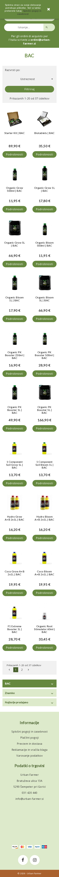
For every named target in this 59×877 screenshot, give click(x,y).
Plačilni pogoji (29, 737)
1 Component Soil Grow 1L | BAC (14, 464)
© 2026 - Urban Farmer (29, 873)
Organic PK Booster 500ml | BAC (44, 355)
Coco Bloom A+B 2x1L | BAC (44, 573)
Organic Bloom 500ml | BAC (44, 244)
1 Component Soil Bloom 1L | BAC (45, 464)
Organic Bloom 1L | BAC (14, 299)
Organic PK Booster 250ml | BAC (14, 355)
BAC (8, 683)
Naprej (28, 669)
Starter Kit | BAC (14, 132)
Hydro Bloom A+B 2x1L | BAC (44, 518)
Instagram (35, 860)
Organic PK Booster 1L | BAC (14, 409)
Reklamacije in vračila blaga (30, 750)
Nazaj (9, 669)
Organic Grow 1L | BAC (44, 189)
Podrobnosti (14, 154)
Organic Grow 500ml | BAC (14, 189)
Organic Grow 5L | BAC (14, 244)
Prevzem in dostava (29, 743)
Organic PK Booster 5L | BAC (44, 409)
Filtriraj (29, 89)
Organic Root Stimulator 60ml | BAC (44, 629)
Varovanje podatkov (29, 755)
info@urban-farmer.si (29, 799)
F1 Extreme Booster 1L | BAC (14, 629)
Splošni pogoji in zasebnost (29, 731)
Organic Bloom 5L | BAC (44, 299)
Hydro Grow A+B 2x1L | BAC (14, 518)
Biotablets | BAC (44, 132)
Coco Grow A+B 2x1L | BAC (15, 573)
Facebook (23, 860)
